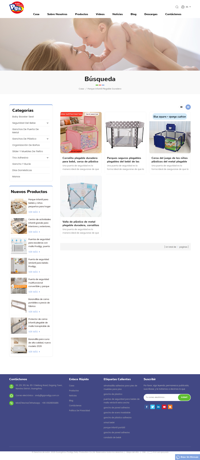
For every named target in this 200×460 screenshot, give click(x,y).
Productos (81, 14)
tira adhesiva (20, 158)
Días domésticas (22, 170)
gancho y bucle (21, 164)
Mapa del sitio (133, 452)
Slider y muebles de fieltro (27, 151)
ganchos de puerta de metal (25, 130)
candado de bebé (112, 437)
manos (16, 177)
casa (71, 385)
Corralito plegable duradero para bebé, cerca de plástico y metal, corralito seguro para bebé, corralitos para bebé (80, 159)
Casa (36, 14)
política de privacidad (79, 410)
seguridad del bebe (24, 123)
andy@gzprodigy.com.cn (47, 395)
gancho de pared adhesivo (117, 407)
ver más (33, 212)
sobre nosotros (57, 14)
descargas (150, 14)
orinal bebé (109, 422)
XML (144, 452)
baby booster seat (23, 117)
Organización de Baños (26, 145)
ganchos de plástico (24, 139)
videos (100, 14)
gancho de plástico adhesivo (117, 417)
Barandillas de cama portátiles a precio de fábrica (39, 303)
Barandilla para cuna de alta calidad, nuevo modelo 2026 (39, 343)
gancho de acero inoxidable (117, 412)
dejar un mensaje (189, 457)
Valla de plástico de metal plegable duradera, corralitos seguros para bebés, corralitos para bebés (81, 223)
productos (74, 390)
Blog (133, 14)
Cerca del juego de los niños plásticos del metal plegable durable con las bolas (170, 159)
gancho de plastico (113, 394)
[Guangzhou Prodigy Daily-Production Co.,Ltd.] (16, 7)
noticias (117, 14)
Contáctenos (173, 14)
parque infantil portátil (114, 427)
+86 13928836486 (50, 403)
